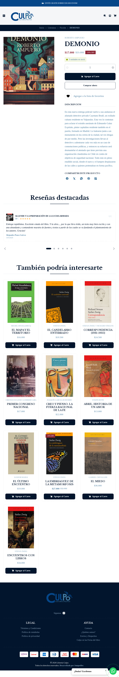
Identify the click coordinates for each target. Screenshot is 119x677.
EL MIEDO (98, 481)
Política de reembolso (30, 632)
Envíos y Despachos (88, 636)
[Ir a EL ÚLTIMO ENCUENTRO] (21, 453)
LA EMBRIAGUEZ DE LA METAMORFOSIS (59, 483)
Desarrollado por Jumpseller (71, 666)
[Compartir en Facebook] (67, 179)
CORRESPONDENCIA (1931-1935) (98, 331)
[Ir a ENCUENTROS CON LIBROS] (21, 527)
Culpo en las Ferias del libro (88, 640)
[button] (49, 248)
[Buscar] (105, 15)
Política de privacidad (31, 636)
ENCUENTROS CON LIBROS (21, 557)
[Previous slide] (5, 248)
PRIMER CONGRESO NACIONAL (21, 406)
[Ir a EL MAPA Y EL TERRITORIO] (21, 302)
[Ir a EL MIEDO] (98, 453)
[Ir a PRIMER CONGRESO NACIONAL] (21, 376)
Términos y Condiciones (31, 628)
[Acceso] (110, 15)
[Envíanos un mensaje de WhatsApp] (113, 671)
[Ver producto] (9, 217)
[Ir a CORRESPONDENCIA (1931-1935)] (98, 302)
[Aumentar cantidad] (112, 67)
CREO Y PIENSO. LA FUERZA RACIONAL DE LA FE (59, 407)
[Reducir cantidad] (67, 67)
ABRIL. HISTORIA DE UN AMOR (98, 406)
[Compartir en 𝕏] (74, 179)
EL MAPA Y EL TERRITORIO (21, 331)
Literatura (52, 28)
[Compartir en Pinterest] (88, 179)
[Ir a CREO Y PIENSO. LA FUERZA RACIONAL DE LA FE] (59, 376)
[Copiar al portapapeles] (95, 179)
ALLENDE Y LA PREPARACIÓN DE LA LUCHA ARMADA (42, 216)
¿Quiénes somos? (88, 632)
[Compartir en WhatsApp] (81, 179)
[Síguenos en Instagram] (63, 613)
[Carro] (115, 15)
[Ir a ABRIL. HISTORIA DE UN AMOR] (98, 376)
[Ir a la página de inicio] (22, 15)
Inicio (41, 28)
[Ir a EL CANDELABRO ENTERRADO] (59, 302)
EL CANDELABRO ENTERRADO (59, 331)
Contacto (88, 628)
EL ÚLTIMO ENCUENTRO (21, 483)
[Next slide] (113, 248)
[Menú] (4, 15)
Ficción (63, 28)
